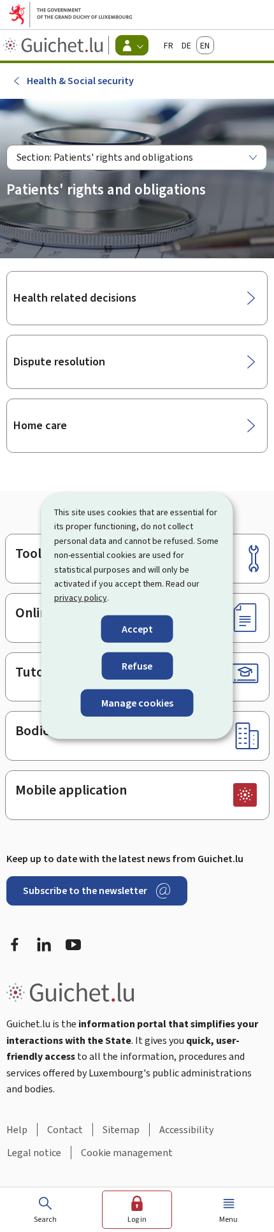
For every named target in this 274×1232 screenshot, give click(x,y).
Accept (137, 629)
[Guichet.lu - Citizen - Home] (54, 45)
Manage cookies (137, 703)
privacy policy (80, 598)
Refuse (137, 666)
